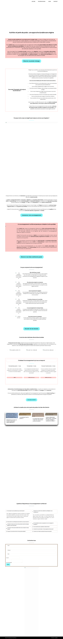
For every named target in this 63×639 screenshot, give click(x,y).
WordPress (14, 637)
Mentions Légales (54, 637)
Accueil (33, 1)
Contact (55, 1)
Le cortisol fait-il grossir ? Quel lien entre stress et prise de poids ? (38, 420)
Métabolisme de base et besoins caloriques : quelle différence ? (11, 421)
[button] (45, 1)
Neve (6, 637)
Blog (50, 1)
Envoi (8, 564)
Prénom (9, 550)
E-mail (7, 557)
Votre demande (9, 562)
